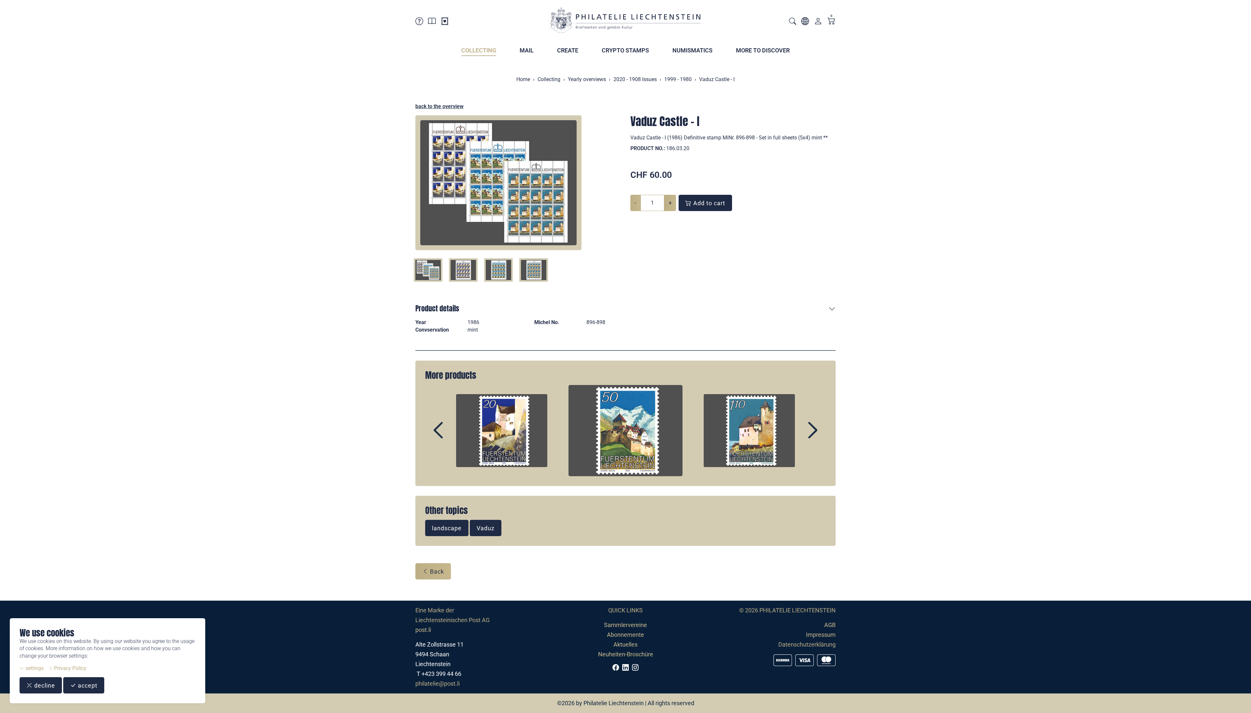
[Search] (792, 22)
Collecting (478, 50)
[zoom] (498, 182)
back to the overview (439, 106)
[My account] (818, 23)
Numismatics (692, 50)
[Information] (432, 22)
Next (798, 436)
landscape (447, 528)
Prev (453, 436)
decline (44, 685)
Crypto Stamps (625, 50)
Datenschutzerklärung (807, 644)
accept (86, 685)
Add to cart (708, 203)
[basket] (831, 22)
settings (34, 668)
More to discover (763, 50)
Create (567, 50)
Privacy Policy (69, 668)
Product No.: (647, 148)
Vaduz (486, 528)
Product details (437, 308)
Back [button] (436, 571)
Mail (527, 50)
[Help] (419, 22)
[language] (805, 22)
